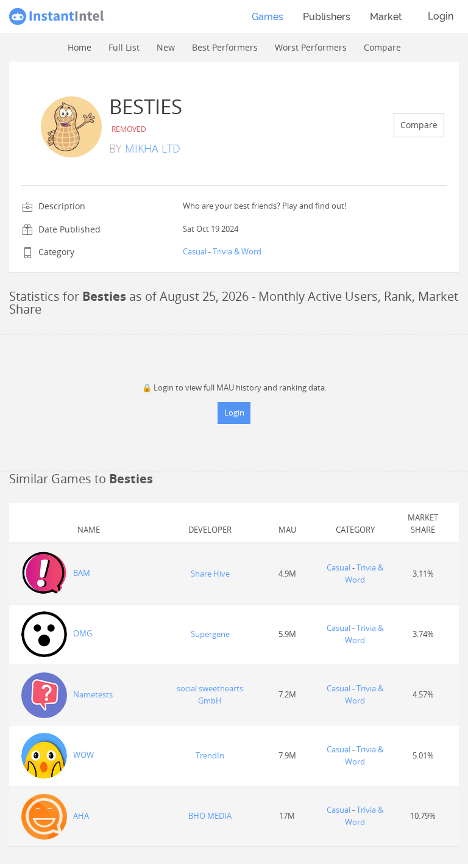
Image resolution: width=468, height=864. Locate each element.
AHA (81, 815)
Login (440, 16)
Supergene (210, 633)
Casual (195, 251)
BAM (81, 572)
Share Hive (210, 573)
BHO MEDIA (210, 815)
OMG (82, 633)
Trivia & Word (237, 251)
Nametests (93, 694)
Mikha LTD (152, 148)
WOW (83, 754)
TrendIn (210, 755)
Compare (419, 125)
